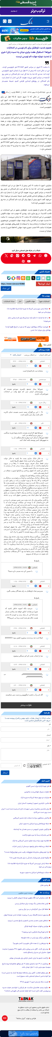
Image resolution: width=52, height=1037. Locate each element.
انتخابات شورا (44, 301)
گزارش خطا (47, 345)
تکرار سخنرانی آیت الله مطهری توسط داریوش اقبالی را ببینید (27, 898)
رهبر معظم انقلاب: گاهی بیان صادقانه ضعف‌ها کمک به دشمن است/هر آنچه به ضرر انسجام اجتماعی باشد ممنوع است (26, 975)
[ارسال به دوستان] (43, 278)
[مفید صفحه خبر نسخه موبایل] (26, 11)
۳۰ (7, 92)
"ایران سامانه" (20, 1018)
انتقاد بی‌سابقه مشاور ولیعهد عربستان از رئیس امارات (30, 846)
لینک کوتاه (45, 284)
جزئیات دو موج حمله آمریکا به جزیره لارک (35, 797)
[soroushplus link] (23, 255)
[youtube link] (29, 261)
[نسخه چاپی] (48, 278)
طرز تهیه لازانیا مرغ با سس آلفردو (37, 786)
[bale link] (29, 255)
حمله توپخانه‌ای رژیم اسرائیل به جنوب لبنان (34, 824)
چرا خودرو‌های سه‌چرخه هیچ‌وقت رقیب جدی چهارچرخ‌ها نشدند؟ (26, 852)
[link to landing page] (27, 21)
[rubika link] (46, 255)
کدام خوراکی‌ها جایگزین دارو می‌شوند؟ (35, 932)
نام (50, 724)
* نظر (49, 746)
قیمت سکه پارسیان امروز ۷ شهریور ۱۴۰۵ (34, 982)
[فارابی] (26, 38)
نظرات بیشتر (26, 705)
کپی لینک (6, 288)
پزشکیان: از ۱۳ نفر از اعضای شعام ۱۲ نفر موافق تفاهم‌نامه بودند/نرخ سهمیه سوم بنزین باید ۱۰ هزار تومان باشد (26, 966)
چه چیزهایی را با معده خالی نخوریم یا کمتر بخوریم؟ (30, 943)
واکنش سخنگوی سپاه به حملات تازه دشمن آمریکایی (31, 818)
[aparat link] (23, 261)
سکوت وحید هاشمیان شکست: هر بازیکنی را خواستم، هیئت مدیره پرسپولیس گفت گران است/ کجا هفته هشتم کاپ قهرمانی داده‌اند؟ (26, 989)
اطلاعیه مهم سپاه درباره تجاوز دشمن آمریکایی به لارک (30, 841)
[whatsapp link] (40, 255)
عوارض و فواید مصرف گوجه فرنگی (36, 926)
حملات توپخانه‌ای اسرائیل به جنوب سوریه (34, 872)
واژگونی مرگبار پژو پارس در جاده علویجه (34, 938)
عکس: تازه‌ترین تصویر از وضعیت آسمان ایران (33, 803)
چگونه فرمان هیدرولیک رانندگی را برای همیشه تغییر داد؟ (29, 858)
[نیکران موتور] (26, 239)
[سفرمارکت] (26, 339)
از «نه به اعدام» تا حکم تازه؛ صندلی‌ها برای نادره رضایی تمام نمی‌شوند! (29, 320)
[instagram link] (17, 255)
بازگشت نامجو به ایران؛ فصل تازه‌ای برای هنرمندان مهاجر (29, 958)
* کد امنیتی (47, 764)
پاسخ (13, 366)
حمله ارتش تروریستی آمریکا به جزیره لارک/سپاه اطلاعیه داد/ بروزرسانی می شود (29, 311)
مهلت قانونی (30, 301)
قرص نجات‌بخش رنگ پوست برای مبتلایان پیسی (31, 903)
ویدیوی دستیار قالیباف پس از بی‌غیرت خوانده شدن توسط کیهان (26, 915)
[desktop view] (10, 21)
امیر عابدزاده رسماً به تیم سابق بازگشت (35, 835)
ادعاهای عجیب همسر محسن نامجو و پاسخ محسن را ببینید (28, 920)
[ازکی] (26, 30)
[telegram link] (34, 255)
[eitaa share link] (23, 278)
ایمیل (49, 735)
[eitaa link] (12, 255)
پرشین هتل (44, 885)
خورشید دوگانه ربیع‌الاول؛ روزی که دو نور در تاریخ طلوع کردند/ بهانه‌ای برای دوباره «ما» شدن (28, 329)
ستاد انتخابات (9, 301)
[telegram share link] (38, 278)
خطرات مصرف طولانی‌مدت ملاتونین (36, 792)
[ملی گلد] (26, 3)
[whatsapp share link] (28, 278)
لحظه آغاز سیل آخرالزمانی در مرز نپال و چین (33, 909)
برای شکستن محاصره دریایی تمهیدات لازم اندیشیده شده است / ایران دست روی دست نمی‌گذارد (26, 811)
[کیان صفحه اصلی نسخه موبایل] (26, 1033)
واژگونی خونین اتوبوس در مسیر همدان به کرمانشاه (31, 829)
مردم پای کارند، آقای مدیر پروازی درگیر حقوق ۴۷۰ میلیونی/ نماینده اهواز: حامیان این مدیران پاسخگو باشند (26, 951)
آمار (20, 301)
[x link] (6, 255)
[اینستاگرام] (18, 278)
